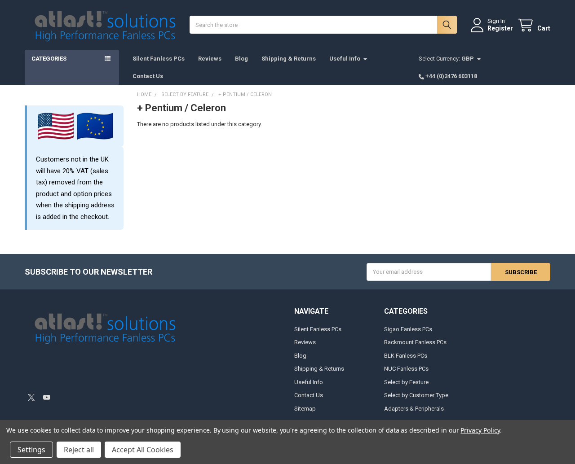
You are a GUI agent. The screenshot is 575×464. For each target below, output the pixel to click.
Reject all (79, 450)
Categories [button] (48, 58)
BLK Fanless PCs (405, 355)
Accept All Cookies (142, 450)
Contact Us (148, 76)
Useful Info (344, 58)
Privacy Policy (480, 430)
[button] (88, 373)
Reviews (209, 58)
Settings (31, 450)
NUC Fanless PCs (406, 368)
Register (500, 28)
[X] (31, 397)
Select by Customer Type (416, 395)
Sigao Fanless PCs (408, 329)
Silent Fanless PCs (159, 58)
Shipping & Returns (288, 58)
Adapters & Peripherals (414, 408)
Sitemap (305, 408)
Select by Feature (406, 382)
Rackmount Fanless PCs (415, 342)
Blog (241, 58)
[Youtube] (46, 397)
